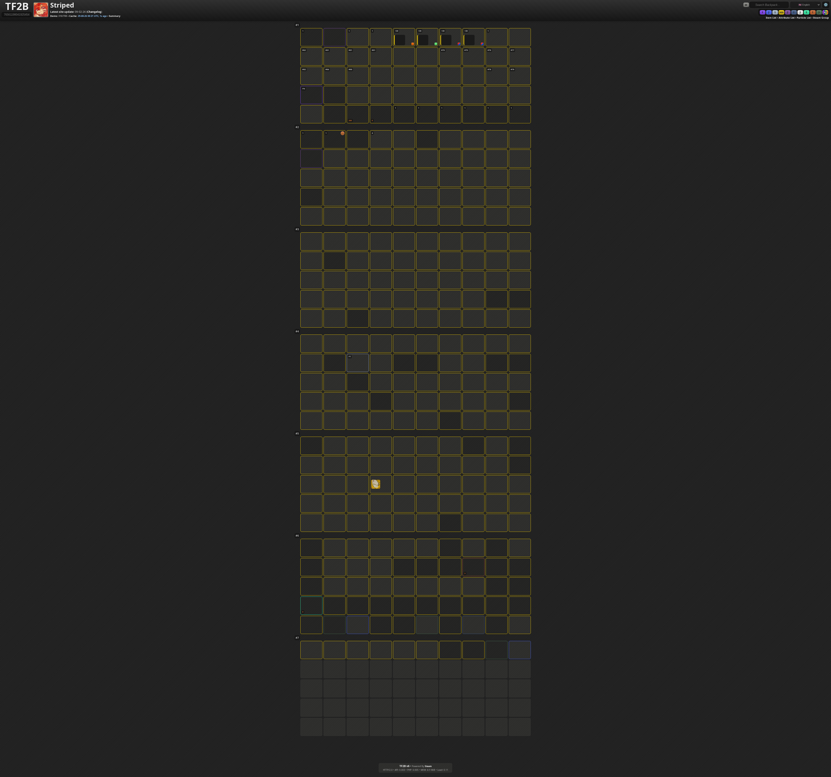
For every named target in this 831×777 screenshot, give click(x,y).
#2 (297, 127)
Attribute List (787, 17)
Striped (62, 5)
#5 (297, 433)
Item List (771, 17)
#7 (297, 638)
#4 (297, 331)
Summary (114, 16)
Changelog (94, 12)
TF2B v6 (404, 766)
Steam (428, 766)
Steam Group (821, 17)
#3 (297, 229)
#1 (297, 25)
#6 (297, 535)
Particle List (804, 17)
